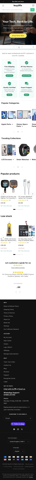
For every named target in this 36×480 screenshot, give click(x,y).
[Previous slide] (14, 47)
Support (6, 375)
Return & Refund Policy (11, 306)
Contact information (19, 469)
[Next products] (33, 194)
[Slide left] (14, 132)
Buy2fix (10, 464)
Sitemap (6, 326)
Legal (5, 381)
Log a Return (8, 347)
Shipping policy (29, 466)
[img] (18, 265)
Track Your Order (9, 362)
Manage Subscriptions (11, 354)
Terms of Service (9, 313)
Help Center (8, 340)
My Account (8, 337)
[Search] (32, 9)
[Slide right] (22, 132)
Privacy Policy (8, 316)
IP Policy (31, 477)
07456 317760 (9, 395)
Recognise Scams (9, 378)
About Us (7, 319)
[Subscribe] (30, 418)
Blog (5, 368)
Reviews (6, 371)
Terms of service (18, 466)
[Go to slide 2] (16, 209)
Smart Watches (23, 159)
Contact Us (7, 365)
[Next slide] (22, 47)
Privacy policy (8, 466)
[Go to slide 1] (14, 209)
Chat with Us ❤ (10, 389)
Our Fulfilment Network (11, 329)
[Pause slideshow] (34, 47)
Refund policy (29, 464)
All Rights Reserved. (18, 464)
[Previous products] (3, 194)
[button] (3, 6)
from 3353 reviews (18, 268)
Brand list (7, 322)
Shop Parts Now (18, 35)
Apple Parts (6, 124)
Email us (21, 389)
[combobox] (15, 10)
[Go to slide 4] (19, 209)
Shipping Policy (9, 309)
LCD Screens (6, 159)
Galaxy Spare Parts (22, 125)
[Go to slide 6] (22, 209)
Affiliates (6, 350)
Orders (6, 344)
